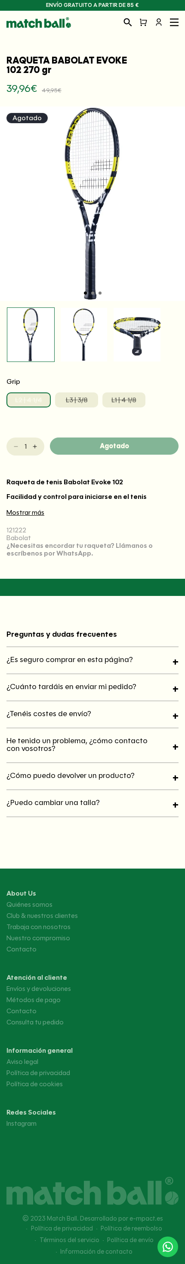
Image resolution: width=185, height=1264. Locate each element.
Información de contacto (96, 1251)
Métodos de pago (33, 1000)
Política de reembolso (131, 1228)
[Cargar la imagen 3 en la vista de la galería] (137, 335)
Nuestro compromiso (38, 938)
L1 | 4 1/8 (128, 401)
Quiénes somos (29, 904)
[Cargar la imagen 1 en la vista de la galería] (30, 335)
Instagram (21, 1123)
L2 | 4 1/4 (33, 401)
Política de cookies (34, 1084)
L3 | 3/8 (82, 401)
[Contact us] (167, 1247)
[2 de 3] (92, 293)
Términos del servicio (69, 1240)
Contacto (21, 949)
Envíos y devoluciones (38, 988)
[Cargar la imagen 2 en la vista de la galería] (84, 335)
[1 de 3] (85, 293)
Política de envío (130, 1240)
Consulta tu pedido (35, 1022)
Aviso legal (22, 1061)
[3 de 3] (100, 293)
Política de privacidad (38, 1073)
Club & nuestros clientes (42, 915)
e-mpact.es (146, 1218)
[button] (127, 22)
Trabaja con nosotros (38, 927)
